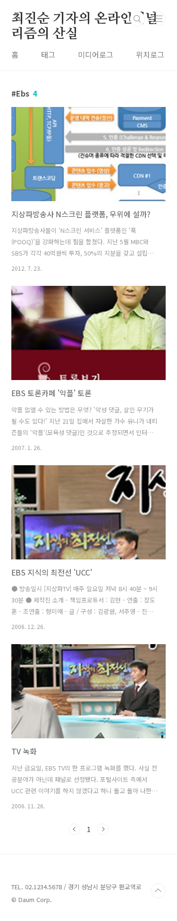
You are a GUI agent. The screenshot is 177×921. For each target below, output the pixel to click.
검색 (137, 19)
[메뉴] (159, 18)
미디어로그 (95, 54)
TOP (158, 890)
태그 (48, 54)
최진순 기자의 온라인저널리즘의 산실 (84, 19)
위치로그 (150, 54)
